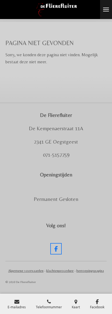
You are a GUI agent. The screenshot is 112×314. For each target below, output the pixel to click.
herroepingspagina (90, 271)
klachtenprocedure (60, 271)
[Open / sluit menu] (106, 9)
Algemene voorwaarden (25, 271)
